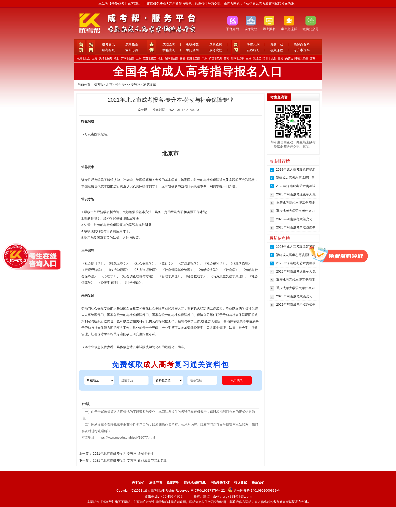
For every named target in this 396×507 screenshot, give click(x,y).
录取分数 (192, 44)
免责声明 (173, 482)
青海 (280, 58)
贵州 (266, 58)
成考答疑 (108, 50)
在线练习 (253, 50)
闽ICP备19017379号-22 (208, 490)
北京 (87, 58)
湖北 (160, 58)
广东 (204, 58)
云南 (226, 58)
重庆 (109, 58)
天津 (101, 58)
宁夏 (298, 58)
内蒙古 (289, 58)
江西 (197, 58)
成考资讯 (108, 44)
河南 (123, 58)
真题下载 (276, 44)
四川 (219, 58)
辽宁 (241, 58)
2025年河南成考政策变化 (294, 219)
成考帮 (98, 84)
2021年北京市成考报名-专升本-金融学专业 (123, 453)
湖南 (167, 58)
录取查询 (215, 44)
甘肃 (273, 58)
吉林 (248, 58)
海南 (233, 58)
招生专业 (121, 84)
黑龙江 (257, 58)
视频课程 (276, 50)
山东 (138, 58)
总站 (79, 58)
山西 (131, 58)
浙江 (153, 58)
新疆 (305, 58)
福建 (189, 58)
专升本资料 (302, 50)
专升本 (135, 84)
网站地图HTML (195, 482)
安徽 (182, 58)
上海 (94, 58)
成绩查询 (168, 44)
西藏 (312, 58)
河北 (116, 58)
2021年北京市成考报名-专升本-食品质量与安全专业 (130, 460)
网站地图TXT (220, 482)
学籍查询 (168, 50)
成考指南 (131, 44)
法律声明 (155, 482)
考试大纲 (253, 44)
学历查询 (192, 50)
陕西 (175, 58)
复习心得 (131, 50)
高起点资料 (302, 44)
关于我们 (138, 482)
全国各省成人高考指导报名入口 (198, 71)
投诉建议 (240, 482)
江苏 (145, 58)
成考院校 (215, 50)
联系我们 (258, 482)
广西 (211, 58)
